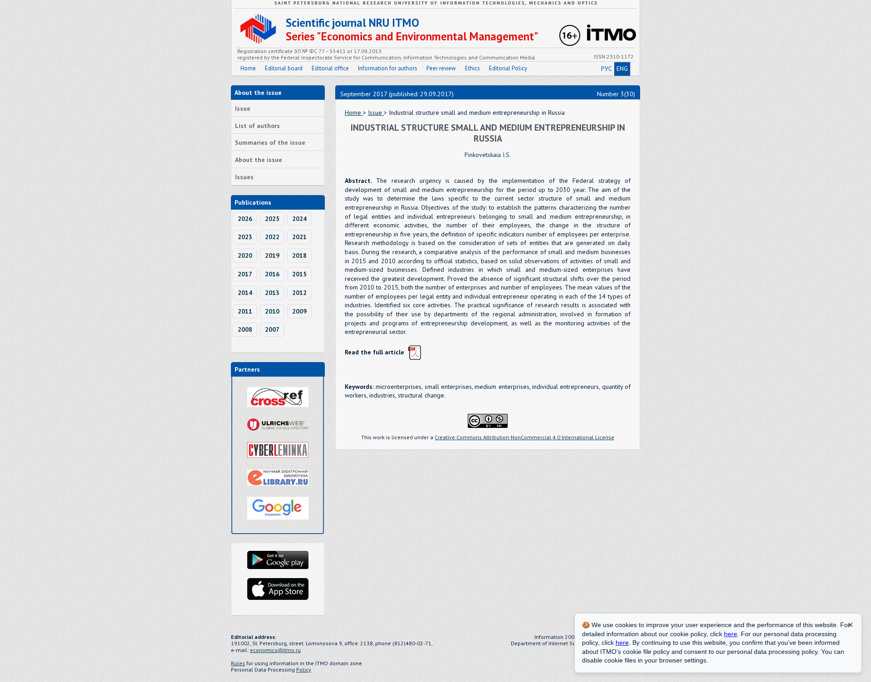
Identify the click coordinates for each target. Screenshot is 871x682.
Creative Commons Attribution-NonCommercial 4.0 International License (524, 437)
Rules (238, 663)
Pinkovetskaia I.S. (488, 155)
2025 (272, 219)
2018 (299, 255)
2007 (272, 329)
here (730, 634)
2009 (299, 311)
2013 (272, 293)
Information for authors (387, 68)
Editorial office (330, 68)
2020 (245, 255)
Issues (244, 177)
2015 (299, 274)
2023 (245, 237)
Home (248, 68)
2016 (272, 274)
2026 (245, 219)
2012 (299, 293)
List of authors (257, 126)
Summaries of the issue (270, 142)
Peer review (441, 68)
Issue (242, 108)
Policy (303, 669)
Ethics (472, 68)
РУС (606, 68)
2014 (245, 293)
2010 (272, 311)
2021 (299, 237)
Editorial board (284, 68)
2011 (245, 311)
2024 (299, 219)
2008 (245, 329)
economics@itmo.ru (275, 650)
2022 (272, 237)
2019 (272, 255)
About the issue (258, 160)
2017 (245, 274)
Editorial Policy (508, 68)
